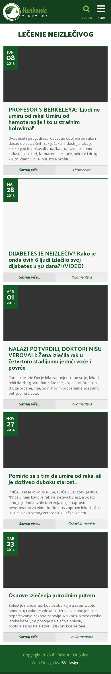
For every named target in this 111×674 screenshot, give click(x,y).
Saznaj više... (29, 170)
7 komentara (81, 277)
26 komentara (81, 637)
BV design (70, 662)
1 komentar (82, 170)
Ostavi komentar (81, 524)
